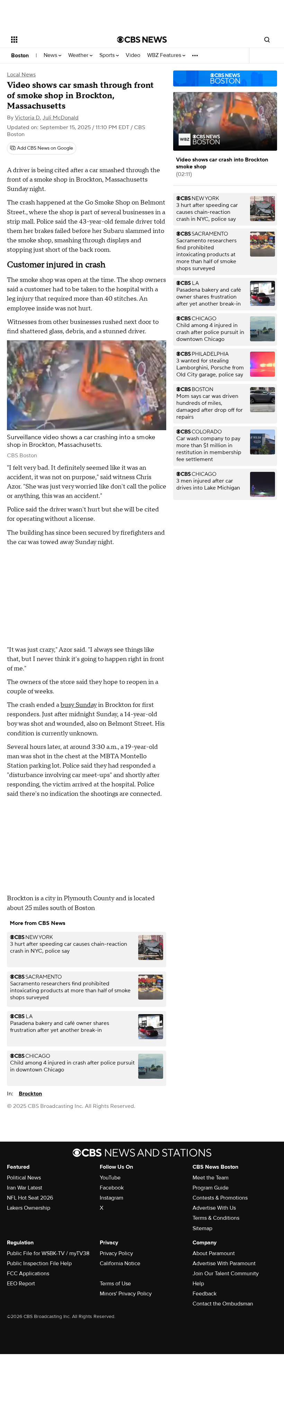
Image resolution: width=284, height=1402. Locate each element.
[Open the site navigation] (54, 39)
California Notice (120, 1263)
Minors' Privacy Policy (126, 1293)
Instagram (111, 1198)
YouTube (110, 1177)
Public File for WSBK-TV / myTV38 (48, 1253)
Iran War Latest (24, 1188)
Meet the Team (211, 1177)
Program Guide (211, 1188)
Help (198, 1283)
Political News (24, 1177)
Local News (21, 74)
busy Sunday (79, 705)
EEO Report (21, 1283)
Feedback (204, 1293)
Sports (107, 55)
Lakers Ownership (28, 1208)
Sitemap (202, 1228)
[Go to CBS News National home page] (142, 39)
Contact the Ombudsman (223, 1304)
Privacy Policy (116, 1253)
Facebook (112, 1188)
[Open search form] (267, 39)
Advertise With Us (214, 1208)
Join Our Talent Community (226, 1273)
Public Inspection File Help (39, 1263)
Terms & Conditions (216, 1218)
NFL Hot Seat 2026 (30, 1198)
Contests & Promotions (220, 1198)
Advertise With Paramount (224, 1263)
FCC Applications (28, 1273)
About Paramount (214, 1253)
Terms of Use (115, 1283)
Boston (20, 55)
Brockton (30, 1093)
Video (133, 55)
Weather (79, 55)
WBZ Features (165, 55)
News (51, 55)
